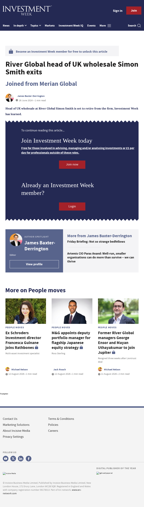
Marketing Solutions (16, 425)
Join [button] (134, 10)
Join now (72, 164)
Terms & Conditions (61, 419)
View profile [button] (34, 264)
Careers (53, 431)
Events (91, 25)
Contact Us (10, 419)
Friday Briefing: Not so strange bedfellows (96, 241)
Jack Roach (59, 369)
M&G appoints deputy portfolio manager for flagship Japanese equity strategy (71, 340)
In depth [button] (19, 25)
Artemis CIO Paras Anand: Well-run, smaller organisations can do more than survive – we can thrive (100, 257)
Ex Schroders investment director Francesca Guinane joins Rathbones (23, 340)
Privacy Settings (13, 437)
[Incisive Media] (9, 473)
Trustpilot (4, 394)
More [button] (103, 25)
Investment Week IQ (71, 25)
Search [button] (132, 25)
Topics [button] (34, 25)
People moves (14, 327)
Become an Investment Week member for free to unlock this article (61, 52)
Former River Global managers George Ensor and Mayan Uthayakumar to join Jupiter (116, 342)
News (6, 25)
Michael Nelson (19, 369)
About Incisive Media (16, 431)
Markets (50, 25)
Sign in (117, 11)
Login (72, 206)
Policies (53, 425)
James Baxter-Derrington (31, 96)
